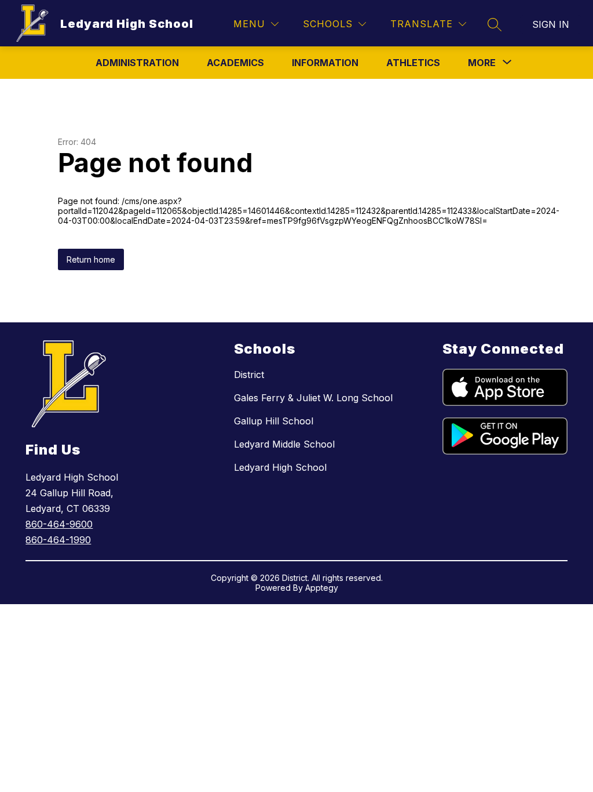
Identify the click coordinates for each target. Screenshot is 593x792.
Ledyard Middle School (284, 444)
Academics (235, 62)
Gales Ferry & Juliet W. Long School (313, 398)
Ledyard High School (280, 467)
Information (325, 62)
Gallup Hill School (273, 421)
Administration (137, 62)
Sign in (550, 24)
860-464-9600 (59, 524)
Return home (91, 259)
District (249, 374)
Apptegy (321, 588)
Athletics (413, 62)
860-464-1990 (58, 540)
